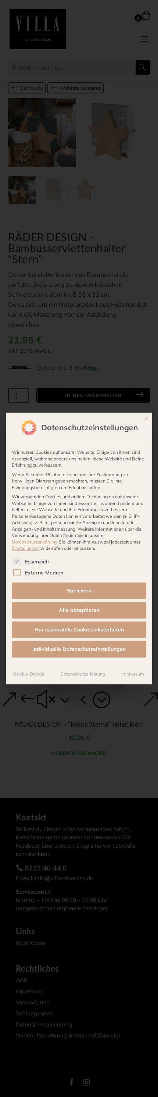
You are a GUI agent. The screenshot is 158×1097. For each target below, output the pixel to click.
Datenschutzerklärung (34, 542)
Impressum (132, 674)
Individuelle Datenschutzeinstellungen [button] (79, 649)
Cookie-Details (29, 674)
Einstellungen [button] (25, 548)
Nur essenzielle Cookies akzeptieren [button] (79, 629)
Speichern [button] (79, 590)
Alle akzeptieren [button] (79, 610)
